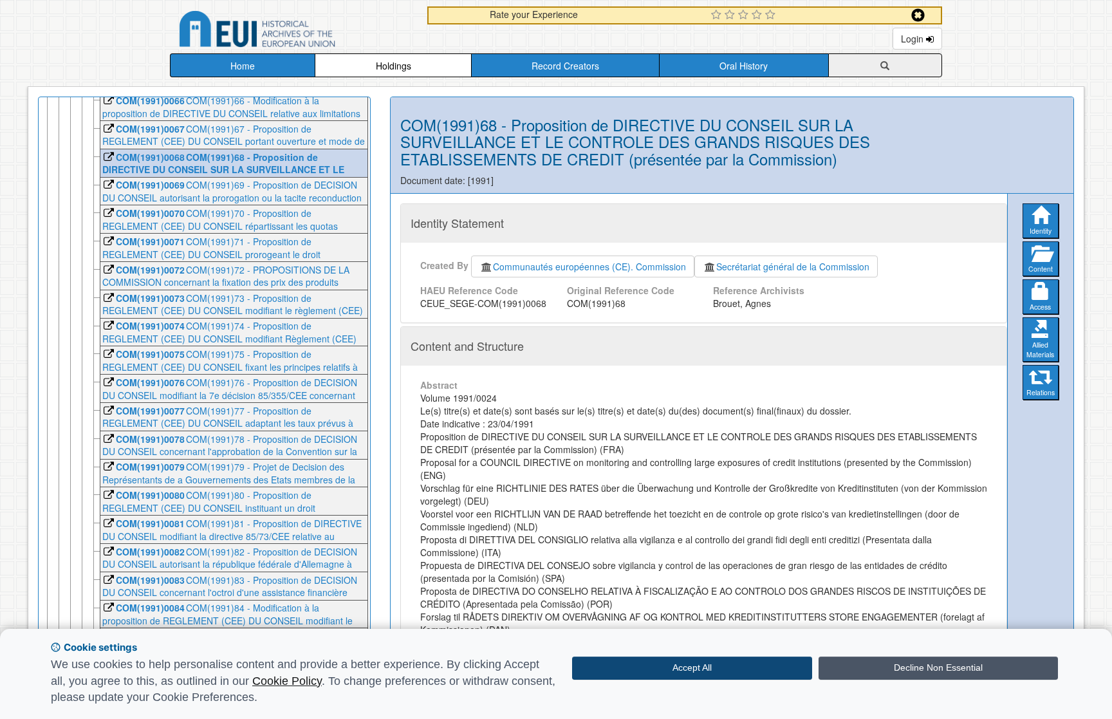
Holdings (393, 65)
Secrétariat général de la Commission (792, 266)
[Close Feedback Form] (918, 15)
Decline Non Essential (938, 667)
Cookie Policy (287, 681)
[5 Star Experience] (772, 15)
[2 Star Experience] (731, 15)
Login (913, 38)
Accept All (692, 667)
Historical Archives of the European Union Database (293, 31)
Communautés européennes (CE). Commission (589, 266)
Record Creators (565, 65)
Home (242, 65)
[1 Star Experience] (718, 15)
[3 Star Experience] (745, 15)
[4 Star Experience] (758, 15)
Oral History (743, 65)
